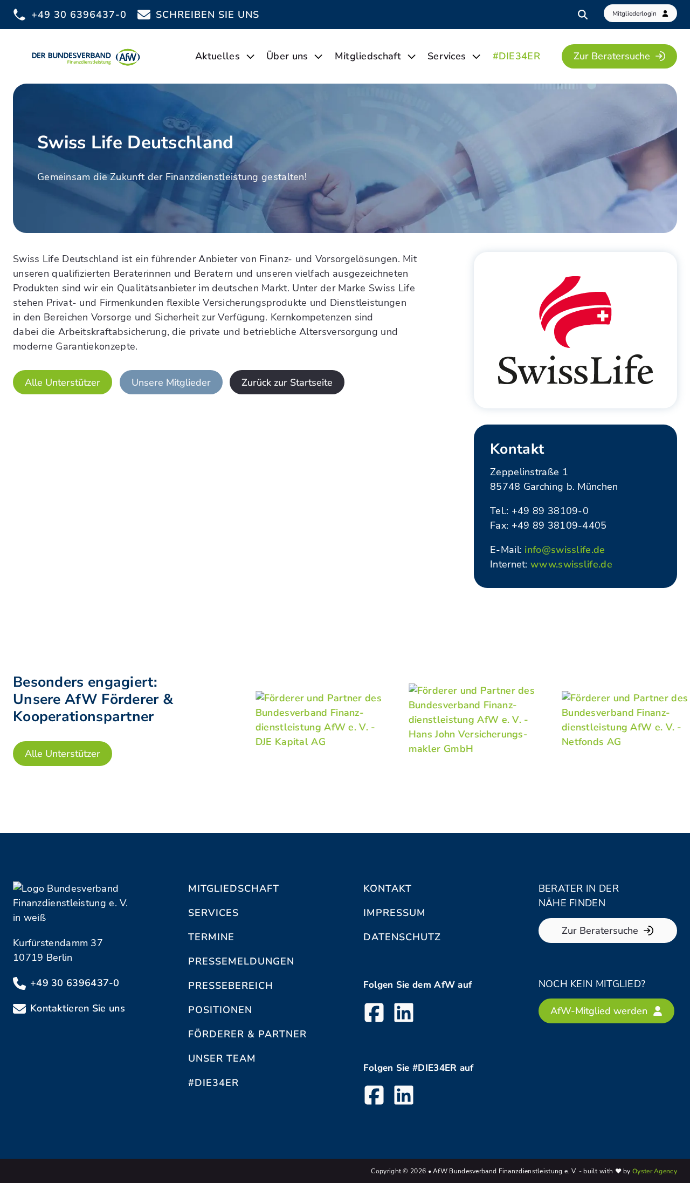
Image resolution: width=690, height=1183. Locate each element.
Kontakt (387, 888)
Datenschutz (402, 937)
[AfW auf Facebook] (374, 1015)
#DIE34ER (516, 56)
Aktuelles (217, 56)
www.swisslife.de (571, 564)
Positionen (220, 1009)
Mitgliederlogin (634, 13)
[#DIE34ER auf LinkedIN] (404, 1097)
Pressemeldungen (241, 961)
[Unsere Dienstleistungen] (476, 56)
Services (446, 56)
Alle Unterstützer (62, 382)
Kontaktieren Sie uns (77, 1008)
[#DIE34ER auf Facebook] (374, 1097)
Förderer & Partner (247, 1034)
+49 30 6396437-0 (75, 982)
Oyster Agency (654, 1171)
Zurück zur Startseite (287, 382)
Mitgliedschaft (368, 56)
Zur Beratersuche (612, 56)
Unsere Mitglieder (171, 382)
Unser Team (222, 1058)
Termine (211, 937)
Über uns (287, 56)
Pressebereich (230, 985)
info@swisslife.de (565, 549)
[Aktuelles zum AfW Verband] (250, 56)
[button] (23, 1159)
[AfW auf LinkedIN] (404, 1015)
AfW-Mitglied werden (598, 1010)
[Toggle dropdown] (318, 56)
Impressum (394, 912)
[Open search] (582, 14)
